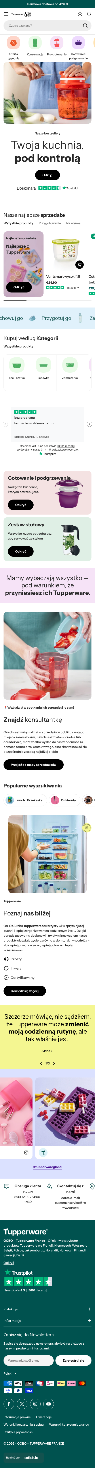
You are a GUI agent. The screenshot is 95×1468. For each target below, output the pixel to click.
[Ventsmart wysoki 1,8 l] (66, 251)
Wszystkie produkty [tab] (18, 223)
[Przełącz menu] (6, 14)
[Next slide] (54, 1063)
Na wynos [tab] (73, 223)
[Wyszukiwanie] (85, 25)
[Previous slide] (41, 1063)
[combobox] (47, 25)
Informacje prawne (17, 1417)
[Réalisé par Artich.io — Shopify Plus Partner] (31, 1457)
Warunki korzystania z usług (24, 1424)
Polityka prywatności (19, 1432)
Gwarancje (44, 1417)
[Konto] (80, 14)
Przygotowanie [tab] (50, 223)
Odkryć (9, 1263)
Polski (8, 1374)
